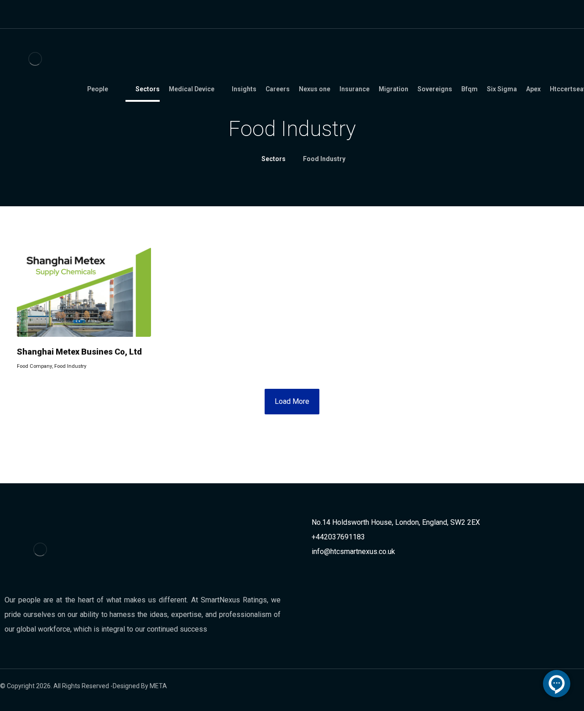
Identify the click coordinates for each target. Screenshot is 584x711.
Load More (292, 401)
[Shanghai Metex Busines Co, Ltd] (84, 292)
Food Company (34, 366)
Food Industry (70, 366)
